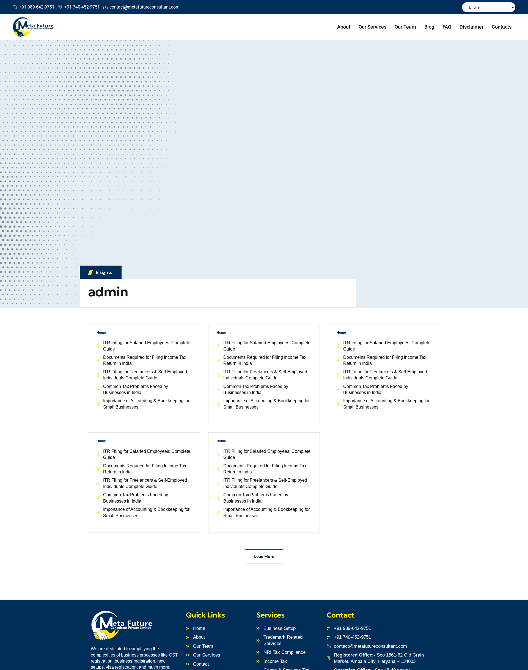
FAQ (446, 27)
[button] (264, 556)
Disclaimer (471, 27)
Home (101, 333)
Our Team (405, 27)
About (343, 27)
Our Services (372, 27)
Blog (429, 27)
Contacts (502, 27)
